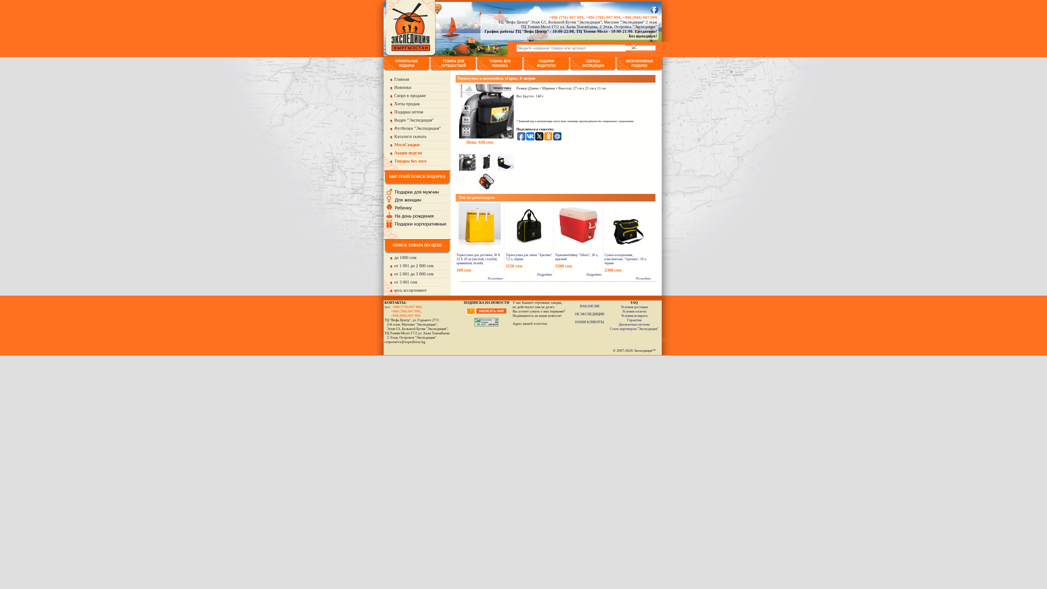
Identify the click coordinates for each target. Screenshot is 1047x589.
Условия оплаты (634, 311)
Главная (401, 79)
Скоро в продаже (410, 95)
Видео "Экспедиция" (414, 120)
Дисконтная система (634, 324)
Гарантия (634, 320)
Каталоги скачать (410, 136)
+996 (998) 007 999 (639, 17)
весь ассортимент (410, 290)
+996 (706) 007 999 (603, 17)
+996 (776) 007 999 (566, 17)
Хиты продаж (407, 103)
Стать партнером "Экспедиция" (634, 329)
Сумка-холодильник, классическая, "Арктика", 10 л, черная (625, 259)
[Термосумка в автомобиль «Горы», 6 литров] (486, 110)
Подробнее (495, 279)
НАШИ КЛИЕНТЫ (589, 322)
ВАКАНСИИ (589, 306)
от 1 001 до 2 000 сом (414, 265)
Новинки (402, 87)
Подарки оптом (408, 112)
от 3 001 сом (405, 282)
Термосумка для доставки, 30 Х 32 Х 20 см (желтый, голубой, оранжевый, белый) (478, 259)
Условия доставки (634, 307)
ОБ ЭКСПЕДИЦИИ (589, 314)
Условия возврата (634, 316)
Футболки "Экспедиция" (417, 128)
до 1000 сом (405, 257)
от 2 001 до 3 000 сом (414, 274)
